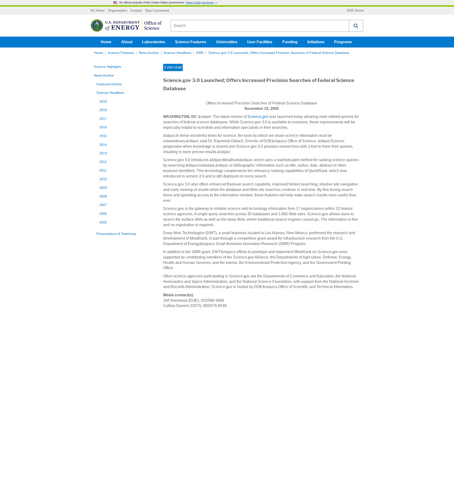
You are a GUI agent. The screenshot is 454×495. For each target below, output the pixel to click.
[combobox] (260, 25)
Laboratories (153, 42)
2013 (103, 153)
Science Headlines (177, 53)
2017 (103, 119)
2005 (200, 53)
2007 (103, 205)
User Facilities (259, 42)
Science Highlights (107, 67)
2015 (103, 136)
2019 (103, 101)
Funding (289, 42)
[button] (356, 26)
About (126, 42)
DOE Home (355, 10)
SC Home (97, 10)
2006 (103, 213)
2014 (103, 144)
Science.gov (258, 117)
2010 (103, 179)
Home (106, 42)
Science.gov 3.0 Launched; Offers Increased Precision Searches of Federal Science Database (278, 53)
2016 (103, 127)
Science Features (190, 42)
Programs (343, 42)
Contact (136, 10)
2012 (103, 162)
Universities (226, 42)
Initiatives (315, 42)
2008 (103, 196)
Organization (117, 10)
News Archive (149, 53)
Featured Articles (109, 84)
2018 (103, 110)
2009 (103, 187)
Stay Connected (157, 10)
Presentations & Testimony (116, 234)
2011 (103, 170)
